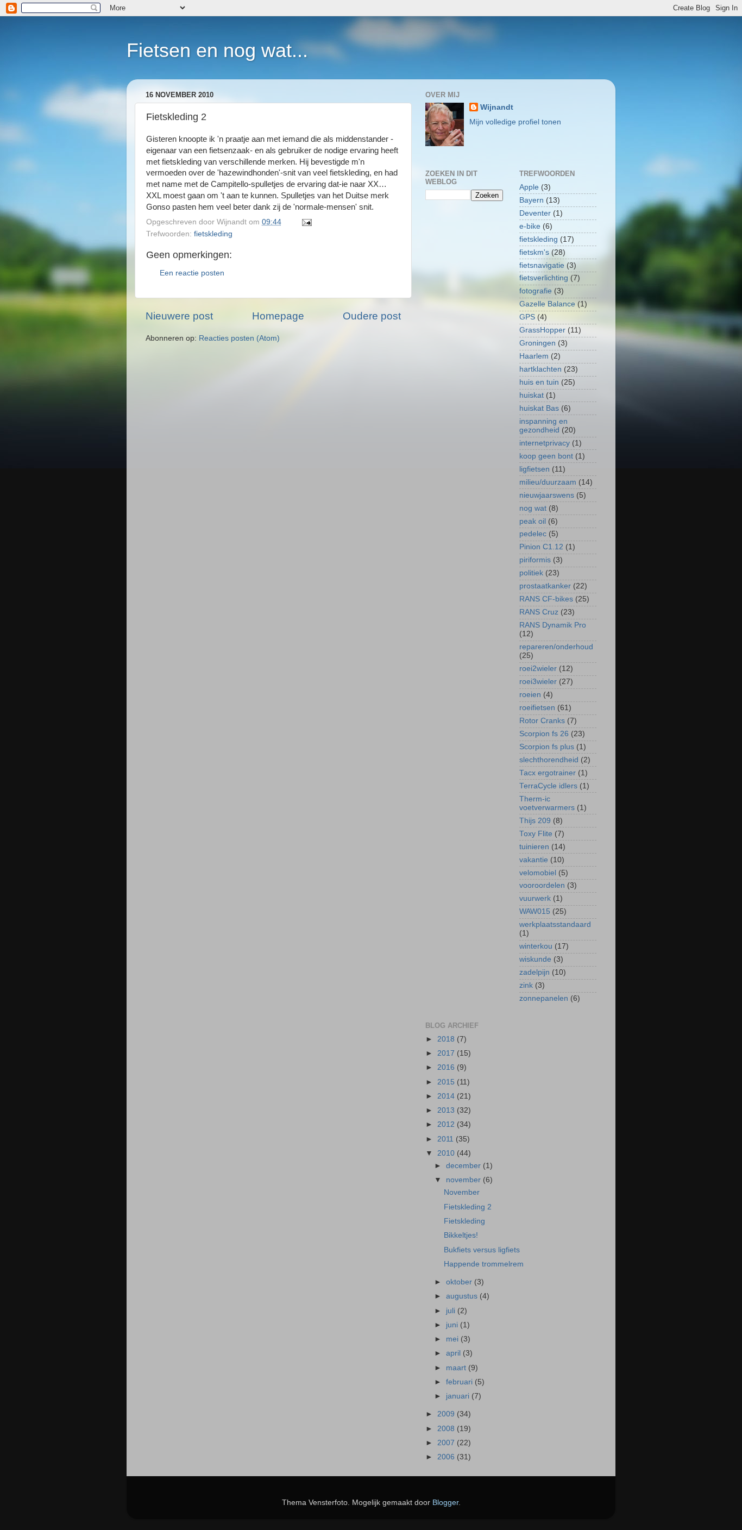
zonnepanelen (543, 998)
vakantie (533, 860)
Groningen (537, 343)
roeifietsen (537, 708)
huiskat (531, 395)
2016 (447, 1067)
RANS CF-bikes (546, 599)
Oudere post (372, 316)
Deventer (535, 213)
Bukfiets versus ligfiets (482, 1250)
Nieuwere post (179, 316)
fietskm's (534, 252)
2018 (447, 1039)
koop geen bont (546, 456)
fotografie (535, 291)
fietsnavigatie (541, 265)
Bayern (531, 200)
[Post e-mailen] (305, 222)
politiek (531, 573)
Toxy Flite (535, 834)
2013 (447, 1110)
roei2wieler (538, 668)
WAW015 (534, 911)
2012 (447, 1124)
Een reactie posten (192, 273)
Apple (529, 187)
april (454, 1353)
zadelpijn (534, 972)
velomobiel (537, 873)
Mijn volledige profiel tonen (515, 122)
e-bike (529, 226)
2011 (446, 1139)
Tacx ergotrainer (547, 773)
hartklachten (540, 369)
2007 (447, 1443)
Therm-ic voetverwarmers (547, 803)
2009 (447, 1414)
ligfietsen (534, 469)
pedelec (532, 534)
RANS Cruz (538, 612)
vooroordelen (542, 885)
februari (460, 1382)
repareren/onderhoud (556, 647)
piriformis (535, 560)
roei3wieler (538, 682)
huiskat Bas (539, 408)
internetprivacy (544, 443)
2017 (447, 1053)
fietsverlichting (543, 278)
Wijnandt (496, 107)
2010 (447, 1153)
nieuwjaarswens (546, 495)
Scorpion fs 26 (544, 734)
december (464, 1166)
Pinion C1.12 (541, 547)
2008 (447, 1429)
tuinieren (534, 847)
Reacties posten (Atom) (239, 338)
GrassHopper (542, 330)
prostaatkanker (545, 586)
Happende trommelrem (484, 1264)
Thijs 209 (535, 821)
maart (457, 1368)
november (464, 1180)
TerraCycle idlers (548, 786)
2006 (447, 1457)
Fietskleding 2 (468, 1207)
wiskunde (535, 959)
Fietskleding (464, 1221)
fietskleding (213, 234)
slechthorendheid (548, 760)
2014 (447, 1096)
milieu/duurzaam (547, 482)
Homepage (278, 316)
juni (453, 1325)
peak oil (532, 521)
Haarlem (534, 356)
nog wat (532, 508)
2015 (447, 1082)
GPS (527, 317)
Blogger (445, 1502)
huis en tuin (539, 382)
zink (526, 985)
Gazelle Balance (547, 304)
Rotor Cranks (542, 721)
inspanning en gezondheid (543, 425)
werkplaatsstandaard (555, 924)
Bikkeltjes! (461, 1235)
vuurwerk (535, 898)
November (462, 1192)
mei (453, 1339)
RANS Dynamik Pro (552, 625)
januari (458, 1396)
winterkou (535, 946)
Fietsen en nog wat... (217, 50)
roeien (530, 695)
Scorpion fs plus (546, 747)
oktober (460, 1282)
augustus (463, 1296)
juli (451, 1311)
